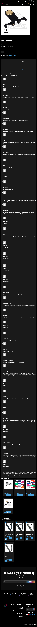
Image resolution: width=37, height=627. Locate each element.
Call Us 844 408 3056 (22, 1)
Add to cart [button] (8, 494)
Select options (20, 494)
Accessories (6, 36)
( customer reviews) (4, 43)
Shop (3, 36)
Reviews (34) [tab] (11, 57)
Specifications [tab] (8, 57)
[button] (20, 4)
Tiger (14, 55)
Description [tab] (4, 57)
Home (2, 36)
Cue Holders (9, 36)
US (22, 72)
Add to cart (3, 53)
